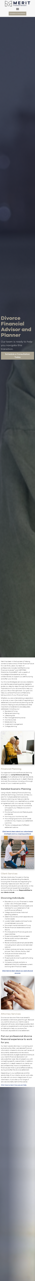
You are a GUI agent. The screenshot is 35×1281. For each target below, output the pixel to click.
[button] (17, 13)
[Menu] (17, 9)
